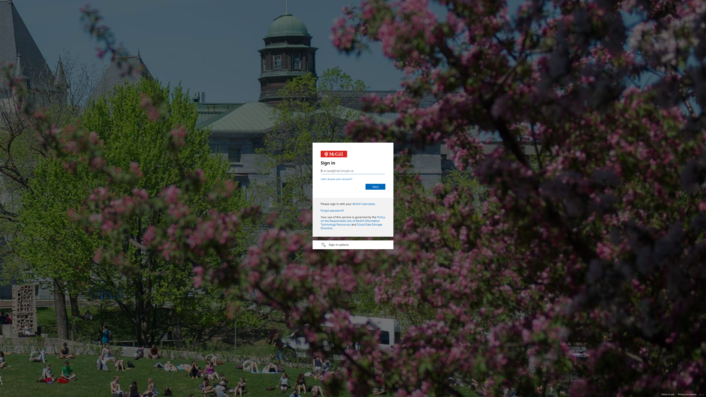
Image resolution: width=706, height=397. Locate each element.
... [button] (702, 394)
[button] (353, 244)
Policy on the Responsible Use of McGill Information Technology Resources (353, 220)
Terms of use (667, 394)
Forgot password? (332, 210)
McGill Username (363, 204)
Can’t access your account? (336, 179)
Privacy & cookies (687, 394)
